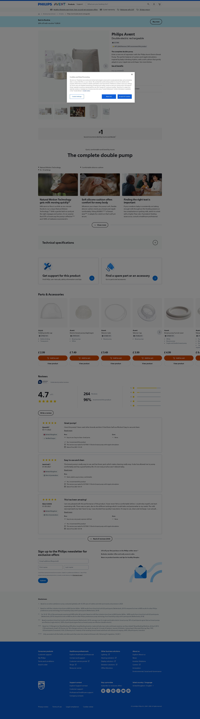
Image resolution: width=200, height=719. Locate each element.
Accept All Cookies (124, 97)
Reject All (109, 97)
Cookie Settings (77, 97)
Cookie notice (86, 91)
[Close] (132, 74)
